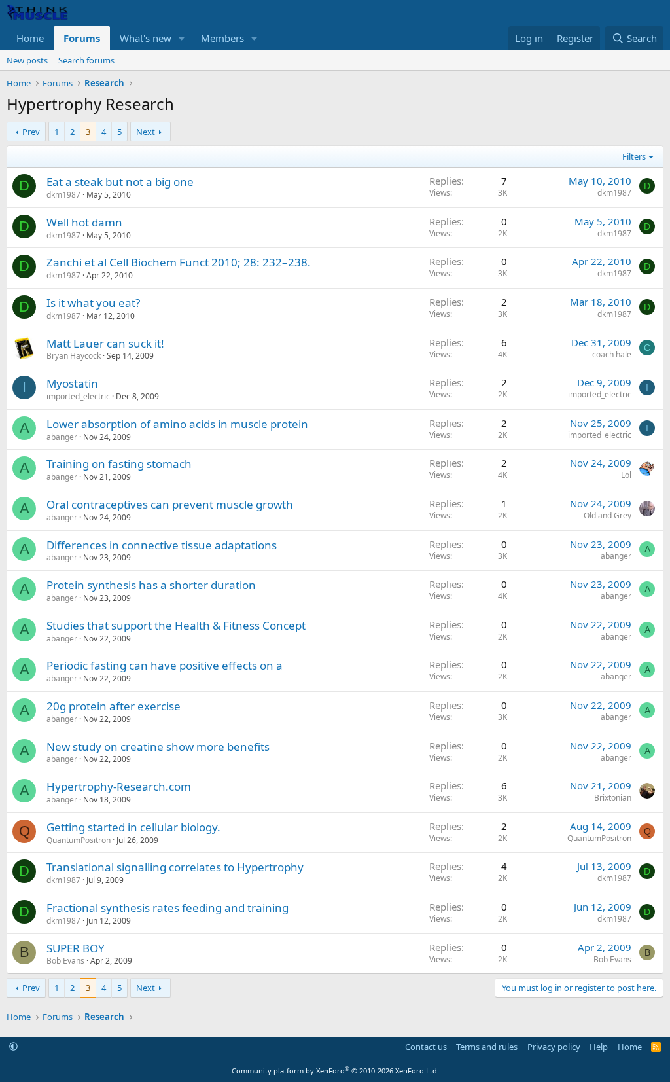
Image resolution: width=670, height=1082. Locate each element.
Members (222, 38)
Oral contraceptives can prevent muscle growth (169, 504)
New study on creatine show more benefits (158, 746)
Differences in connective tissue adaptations (161, 544)
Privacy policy (553, 1047)
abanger (61, 436)
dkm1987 (63, 194)
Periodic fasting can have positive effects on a (164, 665)
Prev (31, 131)
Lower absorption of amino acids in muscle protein (177, 423)
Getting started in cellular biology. (133, 827)
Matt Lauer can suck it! (105, 343)
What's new (145, 38)
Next (145, 131)
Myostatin (72, 383)
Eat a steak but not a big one (120, 181)
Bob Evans (65, 960)
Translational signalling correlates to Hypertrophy (175, 867)
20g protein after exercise (113, 705)
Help (599, 1047)
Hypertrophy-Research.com (118, 786)
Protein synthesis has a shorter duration (151, 584)
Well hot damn (84, 222)
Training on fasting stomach (119, 463)
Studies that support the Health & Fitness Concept (176, 625)
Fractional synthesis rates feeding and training (167, 907)
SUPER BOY (75, 948)
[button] (182, 38)
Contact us (426, 1047)
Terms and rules (487, 1047)
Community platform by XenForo (335, 1070)
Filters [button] (634, 156)
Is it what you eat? (93, 302)
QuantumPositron (78, 840)
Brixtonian (612, 797)
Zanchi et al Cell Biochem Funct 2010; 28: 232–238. (178, 262)
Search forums (86, 60)
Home (30, 38)
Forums (81, 38)
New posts (27, 60)
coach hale (611, 354)
